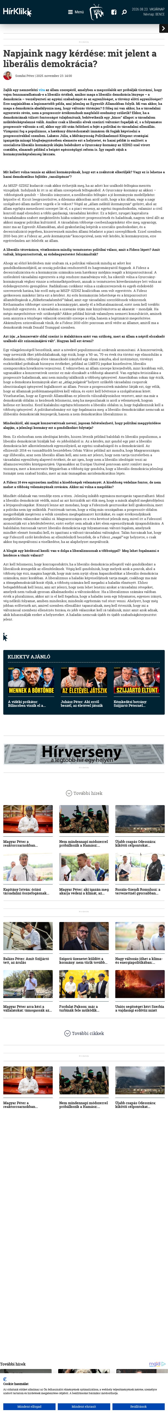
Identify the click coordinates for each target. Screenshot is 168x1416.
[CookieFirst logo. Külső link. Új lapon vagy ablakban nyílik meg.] (5, 1379)
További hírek (88, 793)
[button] (76, 12)
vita (42, 90)
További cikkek (88, 1033)
